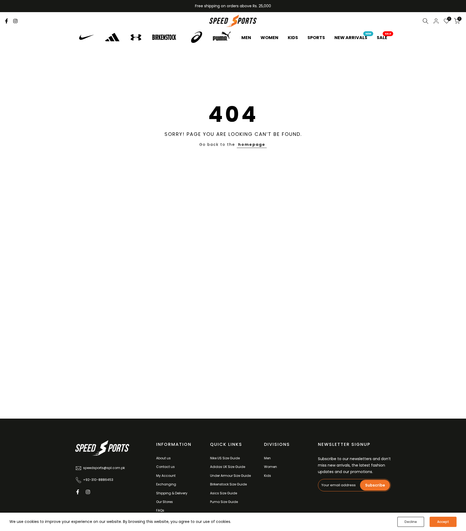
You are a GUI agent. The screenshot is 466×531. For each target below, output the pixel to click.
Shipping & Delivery (171, 493)
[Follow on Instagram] (15, 21)
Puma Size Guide (224, 501)
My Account (166, 475)
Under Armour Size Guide (230, 475)
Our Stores (164, 501)
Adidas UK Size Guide (227, 466)
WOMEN (269, 38)
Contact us (165, 466)
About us (163, 458)
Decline (411, 521)
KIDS (293, 38)
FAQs (160, 510)
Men (267, 458)
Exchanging (166, 484)
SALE (384, 37)
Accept (443, 521)
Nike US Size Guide (225, 458)
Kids (267, 475)
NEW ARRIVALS (352, 37)
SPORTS (316, 38)
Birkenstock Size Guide (228, 484)
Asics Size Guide (223, 493)
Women (270, 466)
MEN (246, 38)
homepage (251, 144)
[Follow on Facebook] (6, 21)
